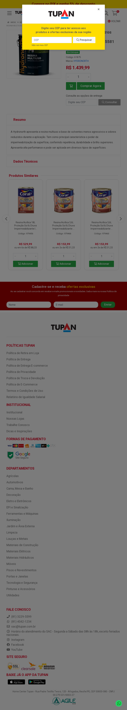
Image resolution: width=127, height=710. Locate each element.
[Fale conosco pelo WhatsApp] (119, 703)
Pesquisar (85, 39)
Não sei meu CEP (40, 45)
